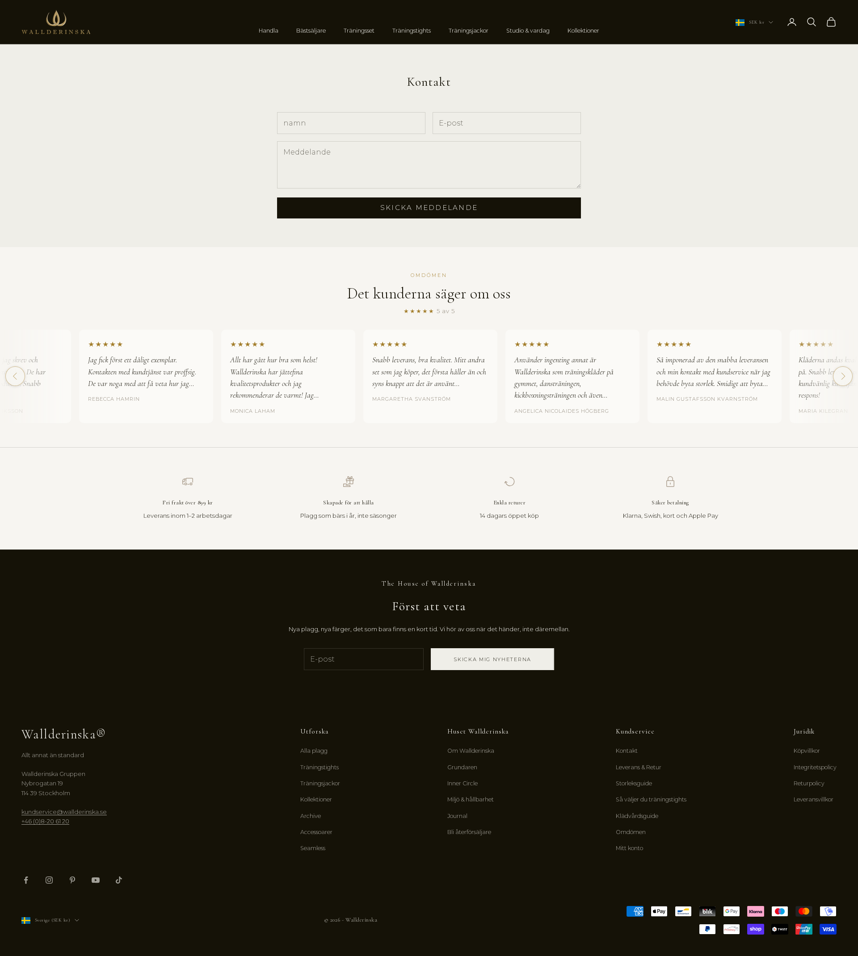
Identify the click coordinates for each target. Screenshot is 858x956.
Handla (268, 30)
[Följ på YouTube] (95, 880)
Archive (310, 816)
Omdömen (631, 832)
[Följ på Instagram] (49, 880)
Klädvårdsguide (637, 816)
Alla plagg (314, 750)
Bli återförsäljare (469, 832)
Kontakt (627, 750)
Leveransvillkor (813, 799)
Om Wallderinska (470, 750)
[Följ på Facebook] (25, 880)
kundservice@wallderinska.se (64, 811)
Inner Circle (462, 783)
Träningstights (411, 30)
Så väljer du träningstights (651, 799)
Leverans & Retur (638, 767)
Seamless (312, 848)
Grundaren (462, 767)
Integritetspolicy (815, 767)
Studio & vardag (528, 30)
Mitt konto (629, 848)
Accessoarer (316, 832)
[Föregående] (15, 376)
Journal (457, 816)
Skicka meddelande (429, 207)
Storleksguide (634, 783)
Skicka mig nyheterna (492, 659)
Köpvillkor (807, 750)
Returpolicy (809, 783)
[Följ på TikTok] (118, 880)
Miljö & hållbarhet (470, 799)
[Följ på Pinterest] (72, 880)
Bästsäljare (311, 30)
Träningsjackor (468, 30)
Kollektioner (583, 30)
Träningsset (359, 30)
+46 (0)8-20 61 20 (45, 821)
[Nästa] (843, 376)
